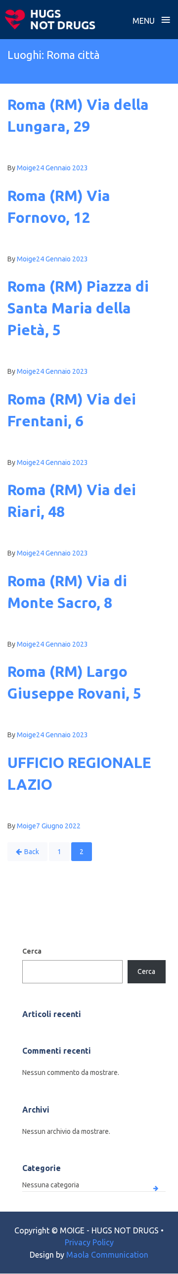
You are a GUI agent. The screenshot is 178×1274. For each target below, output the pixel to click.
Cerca (32, 951)
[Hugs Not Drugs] (50, 19)
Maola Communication (107, 1254)
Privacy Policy (89, 1242)
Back (31, 852)
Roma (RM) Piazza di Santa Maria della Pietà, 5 (78, 308)
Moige (26, 168)
